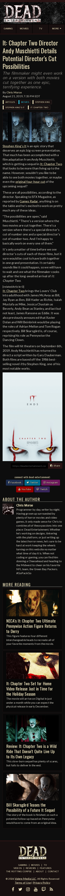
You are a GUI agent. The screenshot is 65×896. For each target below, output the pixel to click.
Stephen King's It (14, 107)
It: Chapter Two (39, 107)
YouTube (26, 489)
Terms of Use (23, 882)
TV (45, 865)
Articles (10, 102)
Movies (25, 102)
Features (46, 868)
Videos (18, 868)
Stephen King (42, 102)
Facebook (15, 482)
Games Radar (29, 201)
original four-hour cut (30, 182)
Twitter (33, 482)
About (40, 871)
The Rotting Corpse (19, 871)
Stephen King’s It (14, 146)
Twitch (43, 489)
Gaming (22, 865)
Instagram (52, 482)
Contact (53, 871)
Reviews (31, 868)
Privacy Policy (41, 882)
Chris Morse (14, 92)
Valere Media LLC (25, 878)
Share (56, 466)
